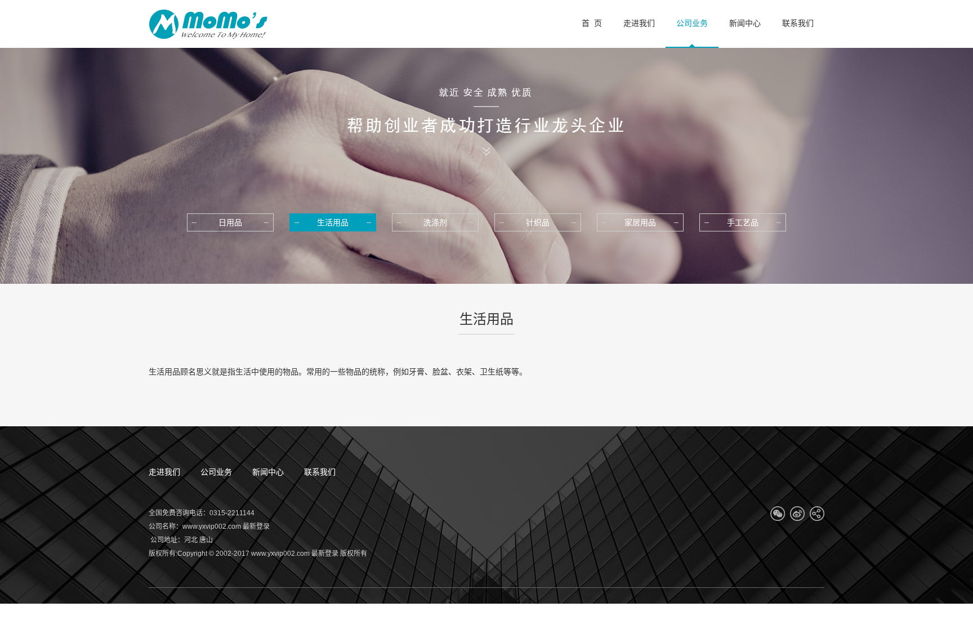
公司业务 (216, 471)
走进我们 (164, 471)
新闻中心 (268, 471)
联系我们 (320, 471)
